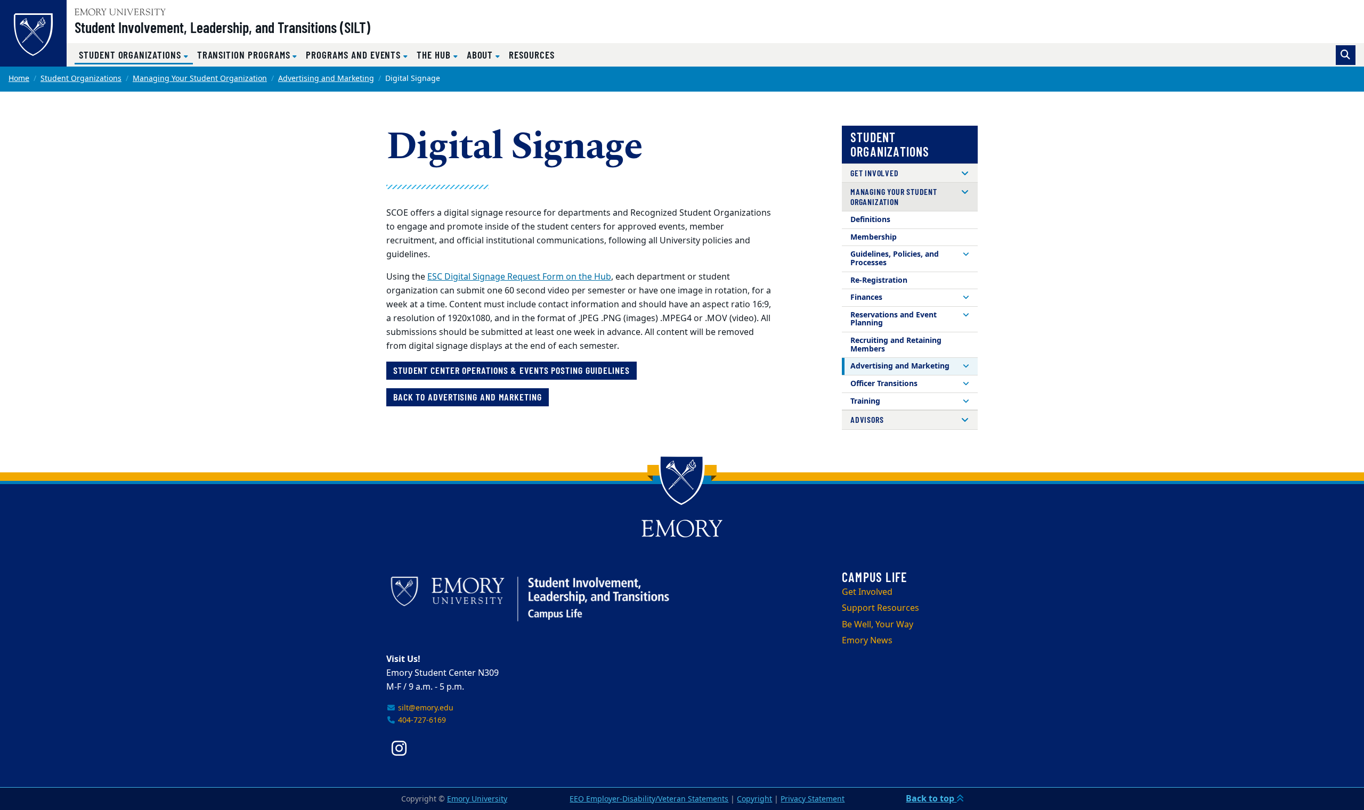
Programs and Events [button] (354, 54)
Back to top (931, 798)
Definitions (870, 219)
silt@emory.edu (424, 708)
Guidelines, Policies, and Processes (894, 258)
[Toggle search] (1345, 55)
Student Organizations (80, 78)
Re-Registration (878, 280)
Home (19, 78)
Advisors (866, 419)
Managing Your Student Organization (200, 78)
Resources (531, 54)
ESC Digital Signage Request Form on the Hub (519, 277)
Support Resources (880, 608)
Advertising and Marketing (326, 78)
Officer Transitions (884, 383)
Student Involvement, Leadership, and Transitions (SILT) (222, 27)
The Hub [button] (435, 54)
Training (865, 401)
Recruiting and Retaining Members (895, 345)
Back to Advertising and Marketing (467, 397)
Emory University (477, 799)
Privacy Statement (813, 799)
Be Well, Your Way (877, 624)
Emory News (867, 640)
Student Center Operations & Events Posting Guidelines (511, 370)
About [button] (481, 54)
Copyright (754, 799)
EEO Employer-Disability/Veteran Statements (649, 799)
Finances (866, 297)
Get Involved (874, 173)
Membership (873, 237)
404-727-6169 (421, 720)
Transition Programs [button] (245, 54)
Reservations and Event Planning (893, 319)
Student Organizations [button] (136, 54)
